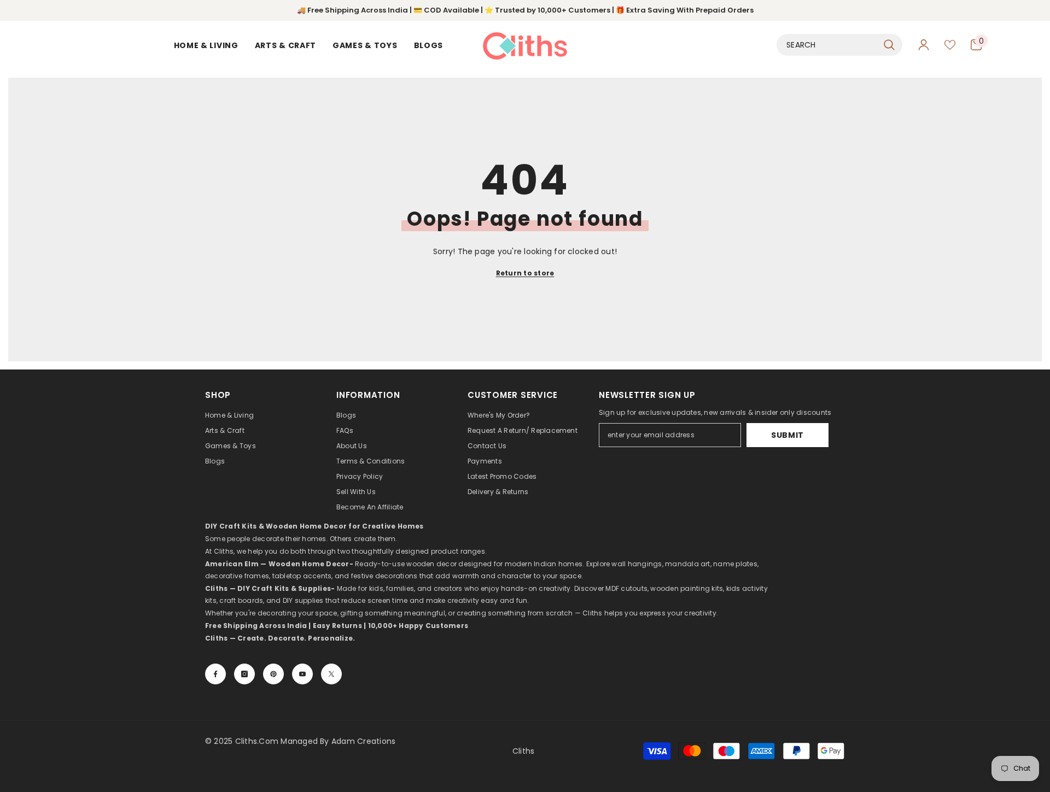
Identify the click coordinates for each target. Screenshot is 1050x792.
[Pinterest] (273, 674)
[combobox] (827, 45)
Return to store (525, 273)
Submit (787, 435)
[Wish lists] (949, 44)
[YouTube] (302, 674)
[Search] (839, 44)
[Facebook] (215, 674)
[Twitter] (331, 674)
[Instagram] (244, 674)
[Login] (923, 44)
